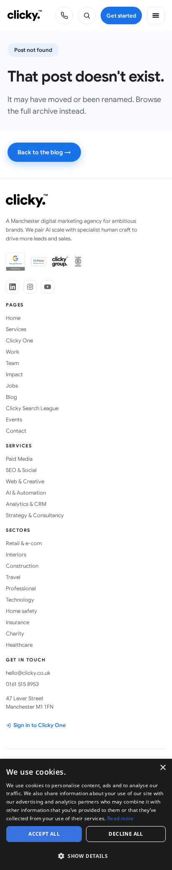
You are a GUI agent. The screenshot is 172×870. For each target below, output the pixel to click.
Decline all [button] (126, 833)
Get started (121, 15)
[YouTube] (47, 286)
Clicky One (19, 340)
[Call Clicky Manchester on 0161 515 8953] (64, 15)
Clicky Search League (32, 408)
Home (13, 317)
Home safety (21, 611)
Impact (14, 374)
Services (16, 329)
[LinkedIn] (12, 286)
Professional (21, 588)
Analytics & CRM (26, 504)
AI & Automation (26, 492)
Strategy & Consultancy (35, 515)
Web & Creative (25, 481)
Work (12, 351)
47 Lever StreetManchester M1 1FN (29, 703)
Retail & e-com (24, 543)
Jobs (12, 385)
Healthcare (19, 644)
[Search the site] (87, 15)
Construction (22, 565)
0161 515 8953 (22, 684)
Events (14, 419)
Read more (120, 818)
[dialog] (86, 814)
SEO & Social (21, 470)
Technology (20, 599)
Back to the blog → (44, 152)
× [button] (162, 768)
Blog (11, 397)
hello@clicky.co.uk (28, 672)
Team (12, 363)
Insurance (17, 622)
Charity (15, 633)
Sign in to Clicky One (39, 725)
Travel (13, 577)
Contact (16, 430)
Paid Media (19, 458)
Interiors (16, 554)
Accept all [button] (44, 833)
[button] (86, 855)
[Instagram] (30, 286)
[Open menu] (155, 15)
